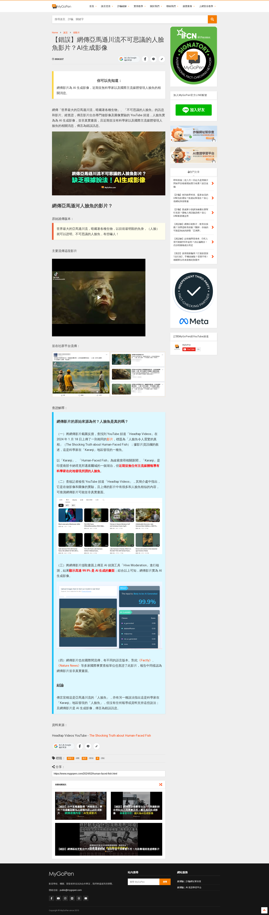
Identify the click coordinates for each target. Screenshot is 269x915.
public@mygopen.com (71, 890)
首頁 (91, 6)
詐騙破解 (122, 6)
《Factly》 (145, 660)
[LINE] (72, 898)
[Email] (85, 898)
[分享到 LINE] (153, 59)
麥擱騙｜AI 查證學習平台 (189, 887)
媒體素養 (187, 6)
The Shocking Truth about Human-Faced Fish (120, 735)
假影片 (76, 32)
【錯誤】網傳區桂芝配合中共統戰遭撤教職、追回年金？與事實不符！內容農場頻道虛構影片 (108, 849)
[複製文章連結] (161, 59)
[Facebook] (51, 898)
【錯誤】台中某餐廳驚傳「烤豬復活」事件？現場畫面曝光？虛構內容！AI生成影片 (79, 810)
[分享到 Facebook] (145, 59)
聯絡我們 (171, 6)
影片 (110, 439)
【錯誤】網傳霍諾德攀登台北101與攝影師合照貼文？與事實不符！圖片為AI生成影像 (136, 810)
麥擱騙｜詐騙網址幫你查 (189, 881)
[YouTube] (58, 898)
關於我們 (154, 6)
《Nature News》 (69, 665)
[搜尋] (212, 19)
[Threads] (79, 898)
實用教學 (138, 6)
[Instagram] (65, 898)
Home (55, 32)
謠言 (65, 32)
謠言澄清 (105, 6)
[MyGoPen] (61, 6)
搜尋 (165, 882)
